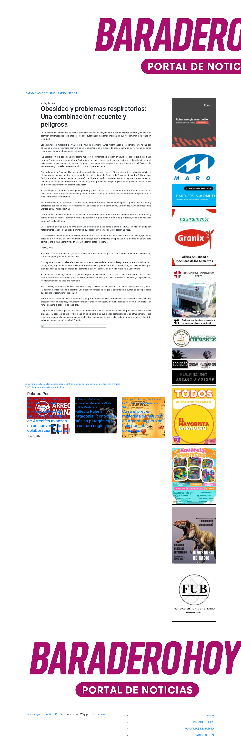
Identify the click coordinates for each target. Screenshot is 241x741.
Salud (31, 407)
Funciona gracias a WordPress (44, 714)
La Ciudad (34, 403)
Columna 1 (34, 399)
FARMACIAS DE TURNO (40, 93)
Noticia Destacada (52, 403)
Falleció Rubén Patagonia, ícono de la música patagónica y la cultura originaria (95, 418)
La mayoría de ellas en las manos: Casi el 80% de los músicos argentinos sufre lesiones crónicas (72, 384)
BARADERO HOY (203, 722)
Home (210, 715)
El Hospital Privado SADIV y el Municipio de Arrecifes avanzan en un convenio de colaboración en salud (47, 421)
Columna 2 (95, 399)
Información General (53, 399)
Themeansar (98, 714)
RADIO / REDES (67, 93)
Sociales (40, 407)
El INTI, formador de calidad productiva (44, 387)
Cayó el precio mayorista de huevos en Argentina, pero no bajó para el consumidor (142, 421)
